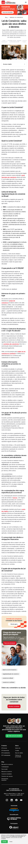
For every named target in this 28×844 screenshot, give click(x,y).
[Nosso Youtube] (21, 800)
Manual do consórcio (6, 771)
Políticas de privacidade (18, 756)
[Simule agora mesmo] (14, 9)
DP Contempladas (5, 755)
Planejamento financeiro (4, 779)
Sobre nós (17, 748)
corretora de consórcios (11, 344)
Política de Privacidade (17, 836)
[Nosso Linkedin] (11, 800)
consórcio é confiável (8, 682)
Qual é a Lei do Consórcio (9, 669)
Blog (6, 17)
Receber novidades (14, 706)
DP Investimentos (5, 753)
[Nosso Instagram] (7, 800)
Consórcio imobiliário (6, 774)
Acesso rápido (7, 64)
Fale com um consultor (15, 735)
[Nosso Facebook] (16, 800)
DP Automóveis (5, 750)
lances (15, 498)
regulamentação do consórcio (11, 674)
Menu (26, 2)
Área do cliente (19, 753)
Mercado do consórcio (7, 764)
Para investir (4, 769)
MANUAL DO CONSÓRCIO (16, 17)
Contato (17, 750)
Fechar (10, 841)
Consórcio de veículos (7, 776)
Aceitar (4, 841)
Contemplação (5, 766)
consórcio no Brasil (8, 678)
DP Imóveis (4, 748)
